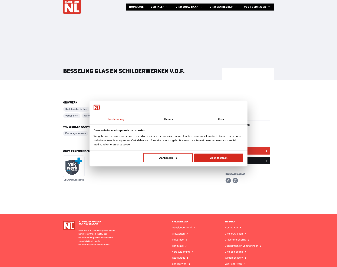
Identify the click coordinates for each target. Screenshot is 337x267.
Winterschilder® (234, 257)
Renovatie (178, 246)
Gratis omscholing (235, 239)
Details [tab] (168, 118)
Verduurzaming (181, 252)
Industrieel (178, 239)
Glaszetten (178, 233)
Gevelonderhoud (182, 227)
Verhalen (157, 7)
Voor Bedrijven (255, 7)
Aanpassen (166, 157)
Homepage (136, 7)
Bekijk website (236, 150)
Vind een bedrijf (221, 7)
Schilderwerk (179, 264)
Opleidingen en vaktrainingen (241, 246)
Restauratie (178, 257)
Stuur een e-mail (237, 160)
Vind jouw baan (187, 7)
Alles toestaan (218, 157)
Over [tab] (221, 118)
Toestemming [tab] (115, 118)
